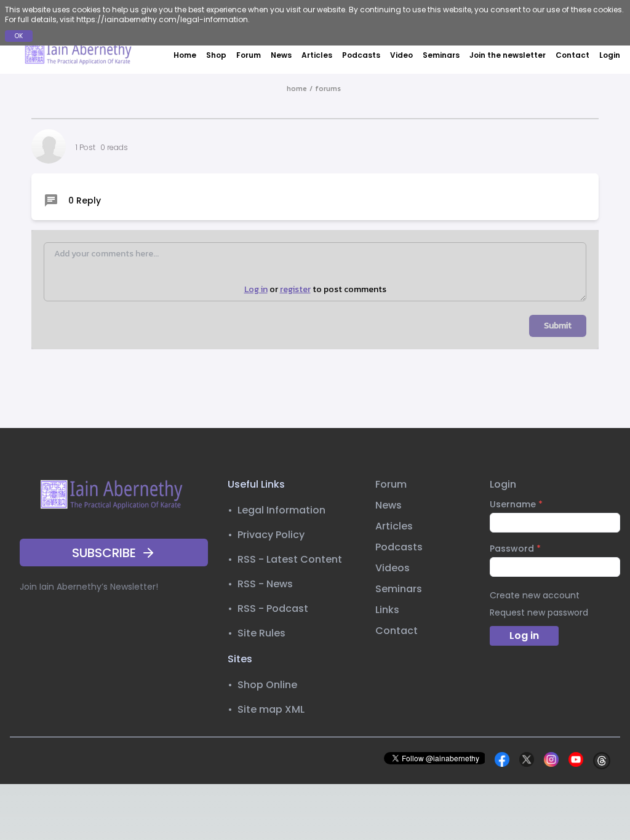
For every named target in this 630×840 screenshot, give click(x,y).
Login (609, 55)
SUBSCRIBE (104, 552)
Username (516, 504)
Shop (216, 55)
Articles (316, 55)
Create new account (535, 595)
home (297, 88)
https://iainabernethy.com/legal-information (162, 19)
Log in (256, 289)
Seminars (441, 55)
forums (328, 88)
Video (401, 55)
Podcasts (361, 55)
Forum (248, 55)
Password (515, 548)
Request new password (539, 612)
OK (19, 36)
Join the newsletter (507, 55)
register (295, 289)
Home (184, 55)
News (281, 55)
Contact (572, 55)
